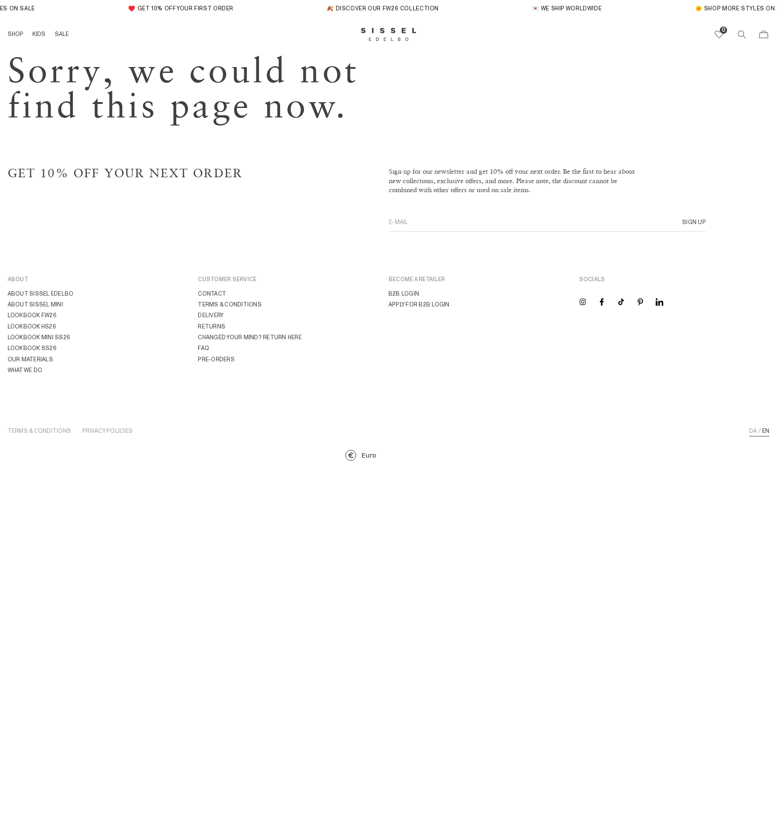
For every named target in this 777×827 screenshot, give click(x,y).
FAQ (203, 348)
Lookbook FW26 (32, 315)
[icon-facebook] (602, 301)
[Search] (741, 34)
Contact (212, 293)
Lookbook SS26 (32, 348)
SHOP (15, 34)
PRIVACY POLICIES (107, 431)
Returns (211, 326)
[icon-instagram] (583, 301)
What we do (25, 370)
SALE (62, 34)
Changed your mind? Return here (250, 337)
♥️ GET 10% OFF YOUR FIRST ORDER (176, 8)
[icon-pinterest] (640, 301)
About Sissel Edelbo (41, 293)
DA (753, 431)
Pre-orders (216, 359)
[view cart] (763, 34)
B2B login (403, 293)
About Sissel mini (35, 304)
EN (766, 431)
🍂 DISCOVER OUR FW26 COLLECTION (378, 8)
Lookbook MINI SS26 (39, 337)
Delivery (210, 315)
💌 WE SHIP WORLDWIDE (563, 8)
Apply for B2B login (419, 304)
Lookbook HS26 (32, 326)
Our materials (30, 359)
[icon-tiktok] (621, 301)
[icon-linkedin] (659, 301)
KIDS (38, 34)
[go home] (389, 34)
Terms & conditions (230, 304)
